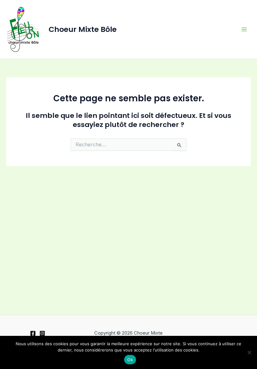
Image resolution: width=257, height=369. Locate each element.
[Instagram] (42, 333)
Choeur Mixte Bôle (83, 29)
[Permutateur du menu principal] (244, 29)
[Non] (249, 352)
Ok (130, 359)
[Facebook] (33, 333)
